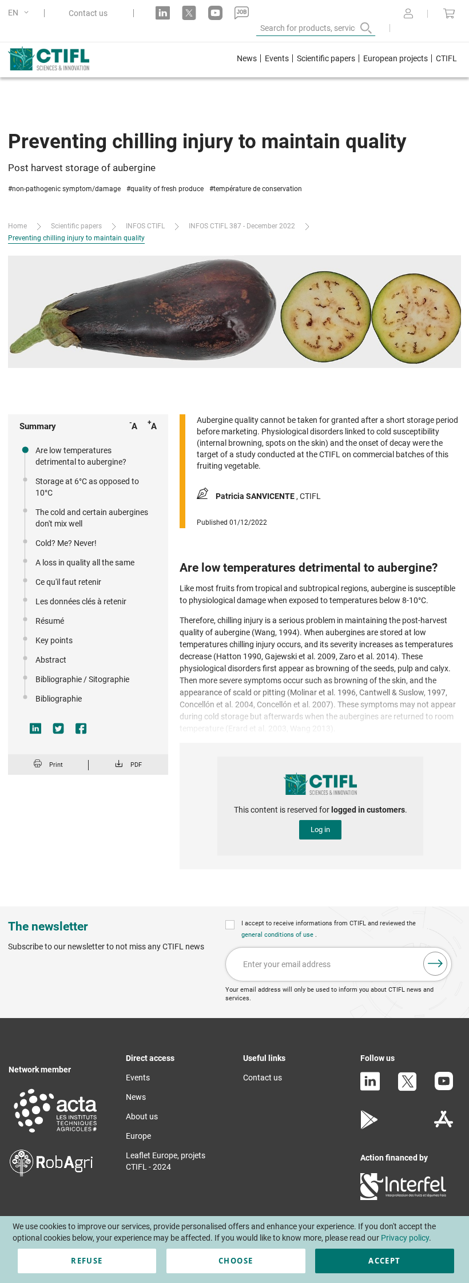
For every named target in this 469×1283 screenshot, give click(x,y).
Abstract (50, 659)
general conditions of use (278, 935)
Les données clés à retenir (80, 601)
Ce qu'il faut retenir (68, 582)
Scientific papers (76, 226)
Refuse (86, 1261)
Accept (384, 1261)
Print (56, 765)
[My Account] (408, 14)
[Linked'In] (370, 1087)
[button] (20, 13)
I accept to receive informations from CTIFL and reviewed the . (328, 929)
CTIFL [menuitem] (446, 58)
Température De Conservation (257, 189)
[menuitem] (247, 59)
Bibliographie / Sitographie (82, 679)
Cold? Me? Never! (66, 543)
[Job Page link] (241, 13)
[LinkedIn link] (163, 13)
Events (138, 1077)
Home (17, 226)
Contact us (88, 13)
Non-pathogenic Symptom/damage (66, 189)
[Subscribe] (435, 964)
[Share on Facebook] (81, 728)
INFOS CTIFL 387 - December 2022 (242, 226)
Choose (235, 1261)
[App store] (443, 1126)
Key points (54, 640)
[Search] (358, 28)
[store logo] (60, 58)
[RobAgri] (51, 1173)
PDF (136, 765)
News (136, 1097)
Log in (320, 829)
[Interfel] (403, 1197)
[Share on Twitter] (58, 728)
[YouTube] (444, 1087)
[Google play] (369, 1126)
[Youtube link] (215, 13)
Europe (138, 1136)
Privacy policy (405, 1237)
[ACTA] (55, 1134)
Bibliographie (58, 698)
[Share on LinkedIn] (35, 728)
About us (142, 1116)
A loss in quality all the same (84, 562)
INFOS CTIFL (145, 226)
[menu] (347, 59)
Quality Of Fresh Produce (167, 189)
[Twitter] (407, 1088)
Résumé (49, 620)
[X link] (189, 13)
